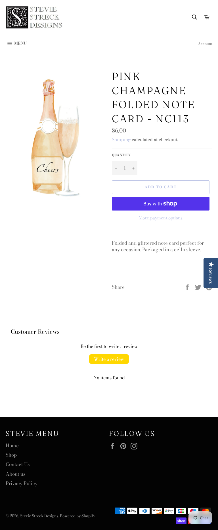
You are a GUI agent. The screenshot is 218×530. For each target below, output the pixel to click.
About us (16, 474)
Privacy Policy (21, 483)
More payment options (161, 218)
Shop (11, 455)
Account (205, 43)
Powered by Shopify (77, 516)
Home (12, 445)
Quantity (121, 155)
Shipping (121, 139)
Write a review (109, 359)
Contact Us (18, 464)
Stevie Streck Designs (39, 516)
